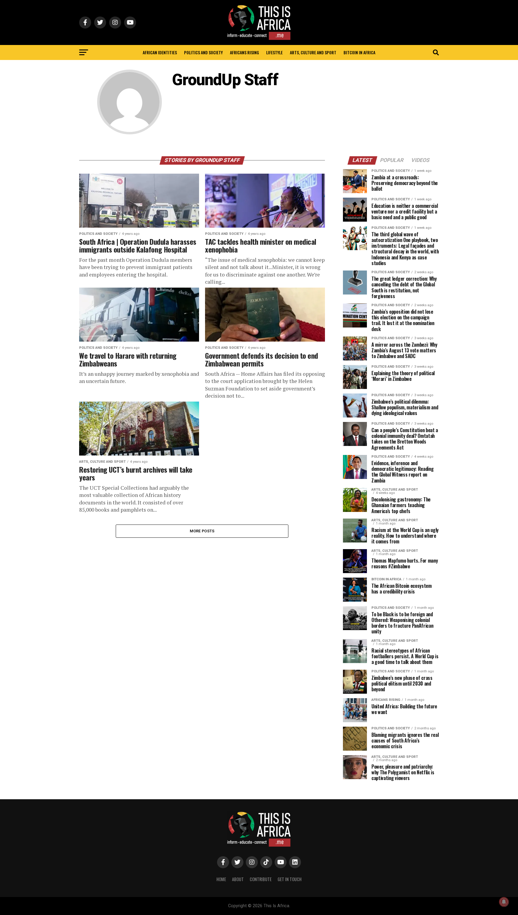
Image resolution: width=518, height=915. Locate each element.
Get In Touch (290, 879)
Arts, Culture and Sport (313, 52)
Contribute (261, 879)
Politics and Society (203, 52)
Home (221, 879)
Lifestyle (274, 52)
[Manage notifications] (504, 902)
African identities (160, 52)
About (238, 879)
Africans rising (244, 52)
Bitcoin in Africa (359, 52)
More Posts (202, 531)
